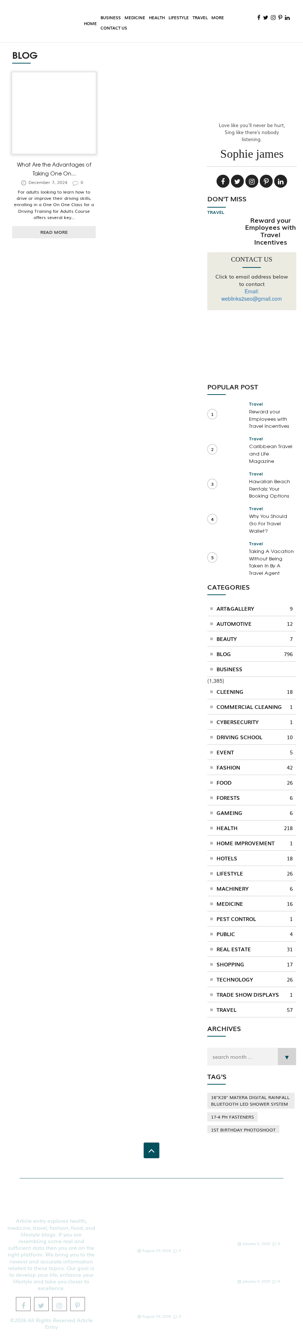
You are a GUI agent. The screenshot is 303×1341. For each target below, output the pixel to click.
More (217, 17)
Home (90, 23)
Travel (200, 17)
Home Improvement (255, 843)
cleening (255, 691)
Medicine (135, 17)
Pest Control (255, 918)
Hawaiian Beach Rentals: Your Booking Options (269, 488)
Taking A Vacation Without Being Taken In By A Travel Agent (271, 561)
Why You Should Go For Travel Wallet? (268, 523)
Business (111, 17)
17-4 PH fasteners (232, 1116)
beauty (255, 638)
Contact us (114, 28)
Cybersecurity (255, 722)
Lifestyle (178, 17)
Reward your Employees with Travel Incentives (270, 230)
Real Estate (255, 949)
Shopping (255, 964)
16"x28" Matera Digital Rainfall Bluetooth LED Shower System (250, 1100)
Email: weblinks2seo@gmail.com (251, 294)
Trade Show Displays (255, 994)
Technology (255, 979)
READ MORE (54, 232)
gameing (255, 812)
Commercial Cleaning (255, 706)
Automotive (255, 623)
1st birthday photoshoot (243, 1129)
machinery (255, 888)
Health (157, 17)
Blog (255, 654)
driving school (255, 737)
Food (255, 782)
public (255, 934)
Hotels (255, 858)
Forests (255, 797)
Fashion (255, 767)
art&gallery (255, 608)
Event (255, 752)
